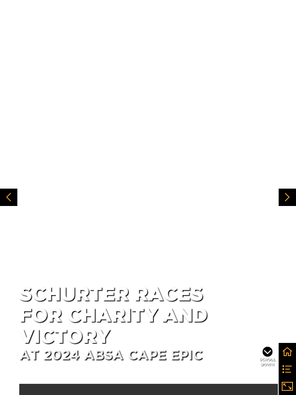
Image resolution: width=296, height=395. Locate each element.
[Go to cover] (287, 351)
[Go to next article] (287, 197)
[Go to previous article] (8, 197)
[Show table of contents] (287, 369)
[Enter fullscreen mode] (287, 386)
